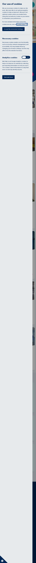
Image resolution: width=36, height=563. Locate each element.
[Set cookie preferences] (4, 559)
